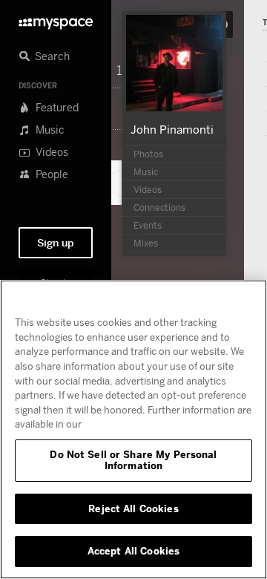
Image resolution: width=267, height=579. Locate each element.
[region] (133, 429)
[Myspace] (56, 19)
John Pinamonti (172, 129)
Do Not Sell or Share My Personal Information (133, 460)
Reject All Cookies (133, 508)
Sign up (55, 242)
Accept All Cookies (133, 550)
